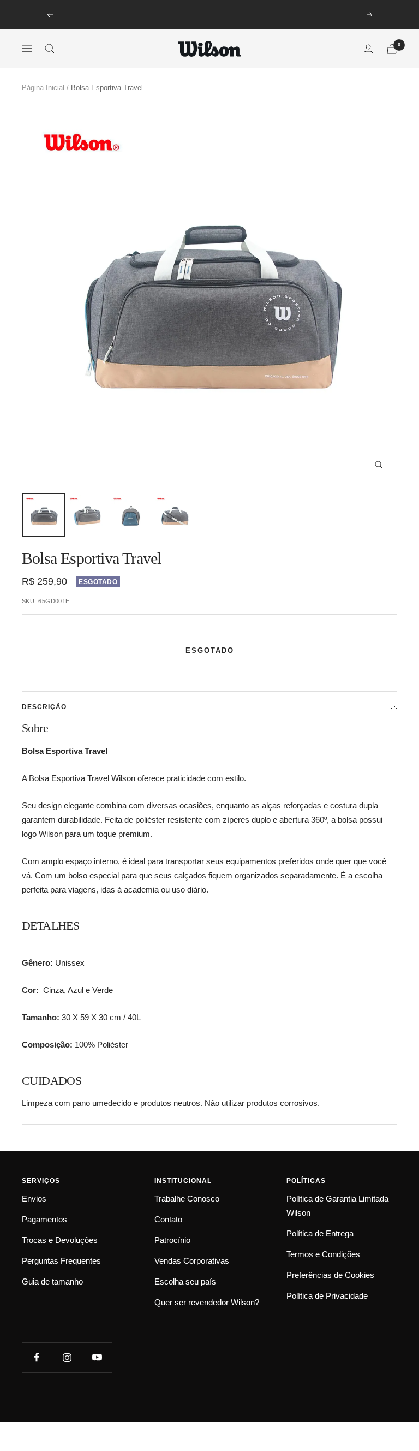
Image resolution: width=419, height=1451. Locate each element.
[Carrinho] (391, 49)
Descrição (44, 707)
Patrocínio (172, 1240)
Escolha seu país (185, 1281)
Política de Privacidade (327, 1295)
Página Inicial (43, 88)
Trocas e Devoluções (60, 1240)
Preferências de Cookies (330, 1275)
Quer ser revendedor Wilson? (206, 1302)
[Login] (368, 48)
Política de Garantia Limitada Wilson (337, 1205)
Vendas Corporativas (191, 1260)
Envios (34, 1198)
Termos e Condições (323, 1254)
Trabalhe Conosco (186, 1198)
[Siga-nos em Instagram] (67, 1357)
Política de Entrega (320, 1233)
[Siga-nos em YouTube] (97, 1357)
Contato (168, 1219)
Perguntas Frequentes (61, 1260)
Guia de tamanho (52, 1281)
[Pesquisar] (50, 48)
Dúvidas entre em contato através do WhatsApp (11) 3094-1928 (210, 14)
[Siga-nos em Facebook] (37, 1357)
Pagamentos (44, 1219)
